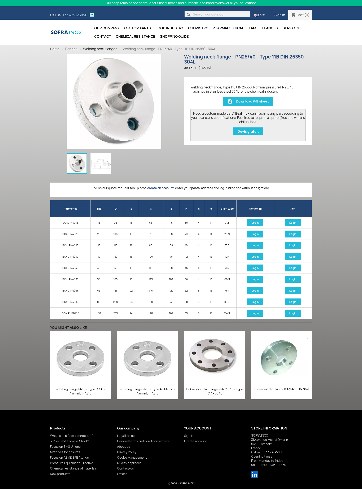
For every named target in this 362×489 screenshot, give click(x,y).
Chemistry (198, 28)
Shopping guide (174, 36)
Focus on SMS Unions (65, 447)
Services (291, 28)
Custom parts (137, 28)
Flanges (270, 28)
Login (255, 222)
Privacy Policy (126, 452)
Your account (197, 428)
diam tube (227, 208)
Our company (106, 28)
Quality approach (129, 463)
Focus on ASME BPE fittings (69, 457)
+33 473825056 (74, 15)
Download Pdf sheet (248, 101)
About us (123, 447)
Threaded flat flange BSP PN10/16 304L (281, 389)
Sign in (279, 15)
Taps (253, 28)
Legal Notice (126, 436)
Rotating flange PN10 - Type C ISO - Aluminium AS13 (80, 391)
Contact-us (125, 468)
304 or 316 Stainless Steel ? (69, 441)
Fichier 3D (255, 208)
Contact (102, 36)
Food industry (169, 28)
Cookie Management (132, 457)
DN (99, 208)
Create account (195, 441)
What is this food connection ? (72, 436)
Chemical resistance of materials (73, 468)
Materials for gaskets (65, 452)
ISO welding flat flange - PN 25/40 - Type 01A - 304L (214, 391)
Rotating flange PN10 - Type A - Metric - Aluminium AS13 (147, 391)
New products (60, 474)
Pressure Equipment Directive (71, 463)
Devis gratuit (248, 131)
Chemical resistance (135, 36)
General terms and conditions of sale (143, 441)
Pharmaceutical (228, 28)
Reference (71, 208)
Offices (122, 474)
